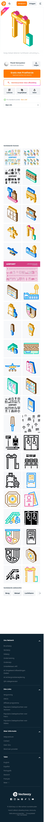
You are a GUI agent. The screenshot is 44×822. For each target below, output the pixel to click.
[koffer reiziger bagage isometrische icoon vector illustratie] (12, 443)
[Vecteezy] (3, 3)
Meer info (9, 105)
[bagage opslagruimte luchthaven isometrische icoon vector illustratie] (12, 270)
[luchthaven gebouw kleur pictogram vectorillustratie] (12, 424)
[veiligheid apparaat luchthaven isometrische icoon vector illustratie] (12, 480)
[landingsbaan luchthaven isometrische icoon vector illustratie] (12, 214)
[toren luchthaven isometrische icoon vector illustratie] (12, 499)
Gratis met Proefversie (22, 73)
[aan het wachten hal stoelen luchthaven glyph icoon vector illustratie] (12, 763)
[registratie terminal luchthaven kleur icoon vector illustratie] (12, 800)
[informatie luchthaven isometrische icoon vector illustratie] (12, 405)
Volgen (36, 65)
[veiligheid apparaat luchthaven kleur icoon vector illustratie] (12, 668)
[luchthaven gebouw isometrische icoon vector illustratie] (12, 364)
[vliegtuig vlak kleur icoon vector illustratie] (12, 556)
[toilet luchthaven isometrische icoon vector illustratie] (12, 593)
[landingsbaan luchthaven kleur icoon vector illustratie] (12, 537)
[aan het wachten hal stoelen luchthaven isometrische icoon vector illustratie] (12, 251)
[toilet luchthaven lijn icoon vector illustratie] (12, 725)
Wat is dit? (24, 100)
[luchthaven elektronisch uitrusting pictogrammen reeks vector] (12, 157)
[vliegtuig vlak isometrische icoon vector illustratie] (12, 346)
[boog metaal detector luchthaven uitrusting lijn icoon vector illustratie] (12, 744)
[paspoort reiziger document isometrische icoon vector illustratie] (12, 574)
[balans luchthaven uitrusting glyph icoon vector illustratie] (12, 706)
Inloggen (32, 4)
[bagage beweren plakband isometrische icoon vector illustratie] (12, 461)
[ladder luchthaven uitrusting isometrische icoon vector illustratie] (12, 518)
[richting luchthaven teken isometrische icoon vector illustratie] (12, 612)
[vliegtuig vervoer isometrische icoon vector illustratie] (12, 308)
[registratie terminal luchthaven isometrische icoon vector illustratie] (12, 650)
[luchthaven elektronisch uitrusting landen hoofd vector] (22, 384)
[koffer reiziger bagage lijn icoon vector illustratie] (12, 781)
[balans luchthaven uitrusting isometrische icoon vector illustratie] (12, 233)
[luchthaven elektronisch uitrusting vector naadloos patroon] (12, 687)
